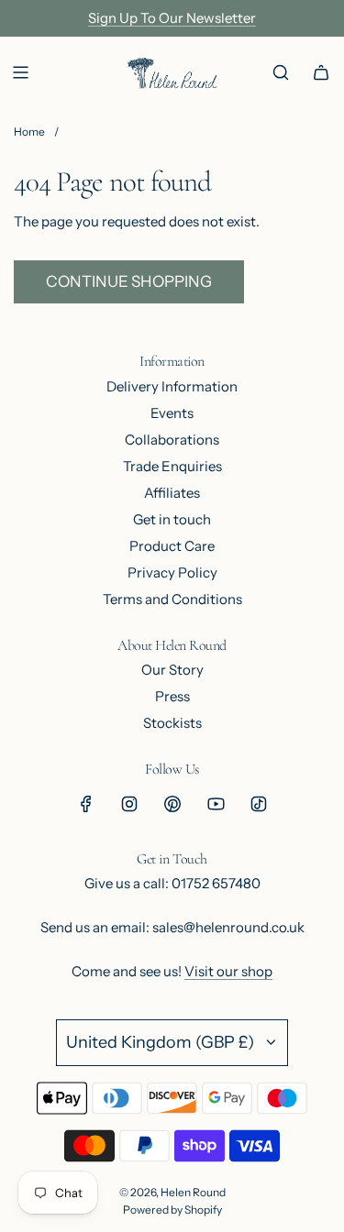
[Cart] (321, 72)
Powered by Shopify (172, 1209)
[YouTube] (215, 804)
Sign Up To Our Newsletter (172, 18)
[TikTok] (259, 804)
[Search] (281, 72)
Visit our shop (228, 971)
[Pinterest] (172, 804)
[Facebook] (86, 804)
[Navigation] (20, 72)
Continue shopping (129, 281)
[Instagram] (129, 804)
